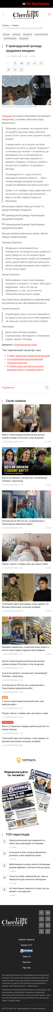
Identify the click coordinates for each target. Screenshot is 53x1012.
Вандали (27, 35)
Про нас (26, 967)
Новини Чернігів (26, 939)
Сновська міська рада (25, 344)
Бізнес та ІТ (26, 945)
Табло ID (27, 956)
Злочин (6, 35)
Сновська (7, 116)
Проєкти (27, 962)
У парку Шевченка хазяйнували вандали (28, 355)
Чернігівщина (10, 39)
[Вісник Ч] (26, 951)
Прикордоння (41, 35)
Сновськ (16, 35)
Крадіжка (24, 39)
